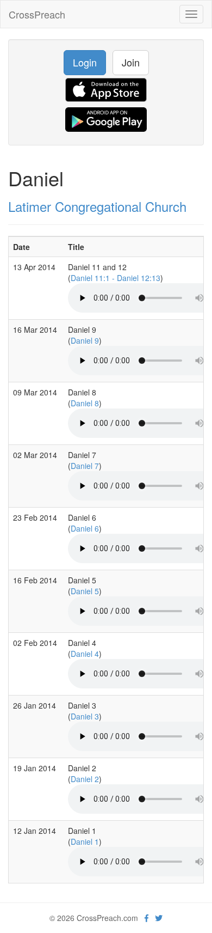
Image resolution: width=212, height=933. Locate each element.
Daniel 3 (85, 716)
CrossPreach (37, 14)
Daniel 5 (85, 591)
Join (131, 62)
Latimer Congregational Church (97, 206)
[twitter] (159, 917)
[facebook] (146, 917)
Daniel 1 (85, 841)
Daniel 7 (85, 465)
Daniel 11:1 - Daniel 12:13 (115, 277)
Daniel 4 (85, 653)
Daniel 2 (85, 778)
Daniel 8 (85, 403)
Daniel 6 (85, 528)
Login (85, 62)
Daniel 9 (85, 340)
